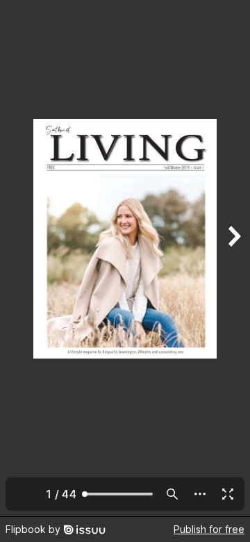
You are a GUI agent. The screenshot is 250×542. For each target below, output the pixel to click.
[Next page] (233, 258)
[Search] (172, 494)
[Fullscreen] (228, 494)
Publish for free (209, 529)
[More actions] (200, 494)
